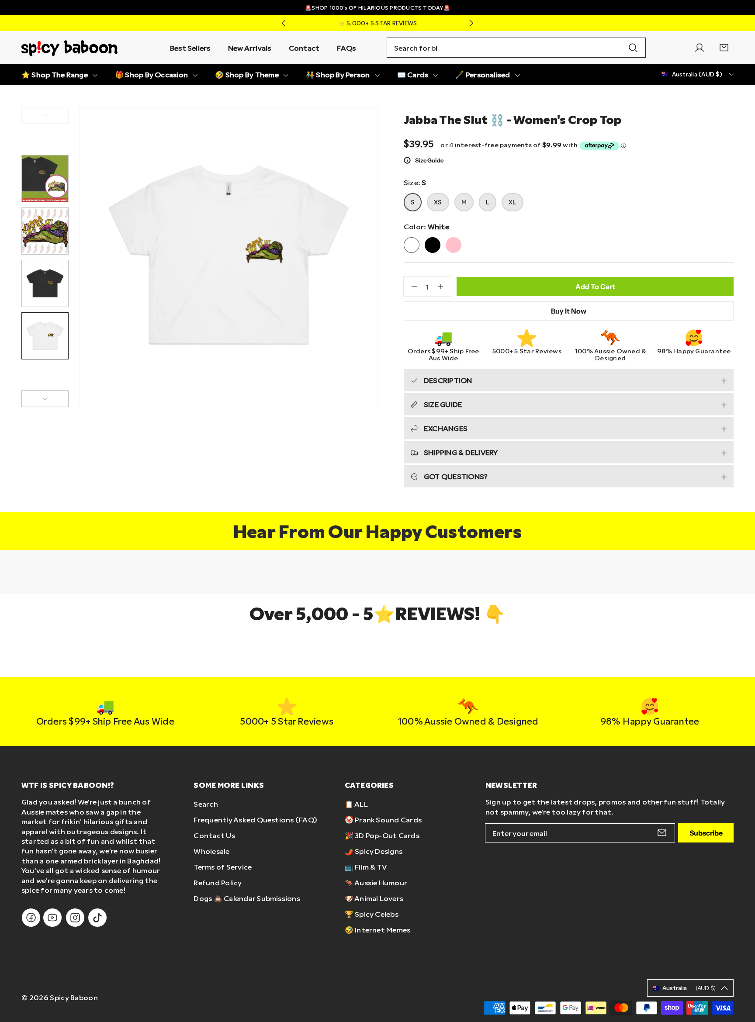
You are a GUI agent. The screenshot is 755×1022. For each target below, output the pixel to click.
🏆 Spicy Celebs (371, 914)
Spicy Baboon (74, 997)
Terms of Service (223, 867)
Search (206, 804)
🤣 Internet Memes (378, 929)
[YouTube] (52, 917)
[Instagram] (75, 917)
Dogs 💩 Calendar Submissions (247, 898)
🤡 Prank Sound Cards (383, 819)
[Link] (69, 47)
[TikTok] (97, 917)
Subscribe (706, 833)
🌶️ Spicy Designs (374, 851)
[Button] (283, 23)
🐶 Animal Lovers (374, 898)
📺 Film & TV (366, 867)
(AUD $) (689, 987)
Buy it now (568, 311)
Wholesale (211, 851)
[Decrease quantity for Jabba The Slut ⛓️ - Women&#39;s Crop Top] (410, 286)
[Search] (633, 47)
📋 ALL (356, 804)
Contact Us (214, 835)
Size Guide (429, 160)
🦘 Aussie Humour (376, 882)
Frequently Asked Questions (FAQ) (255, 819)
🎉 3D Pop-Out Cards (382, 835)
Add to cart (595, 286)
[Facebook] (31, 917)
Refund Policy (218, 882)
